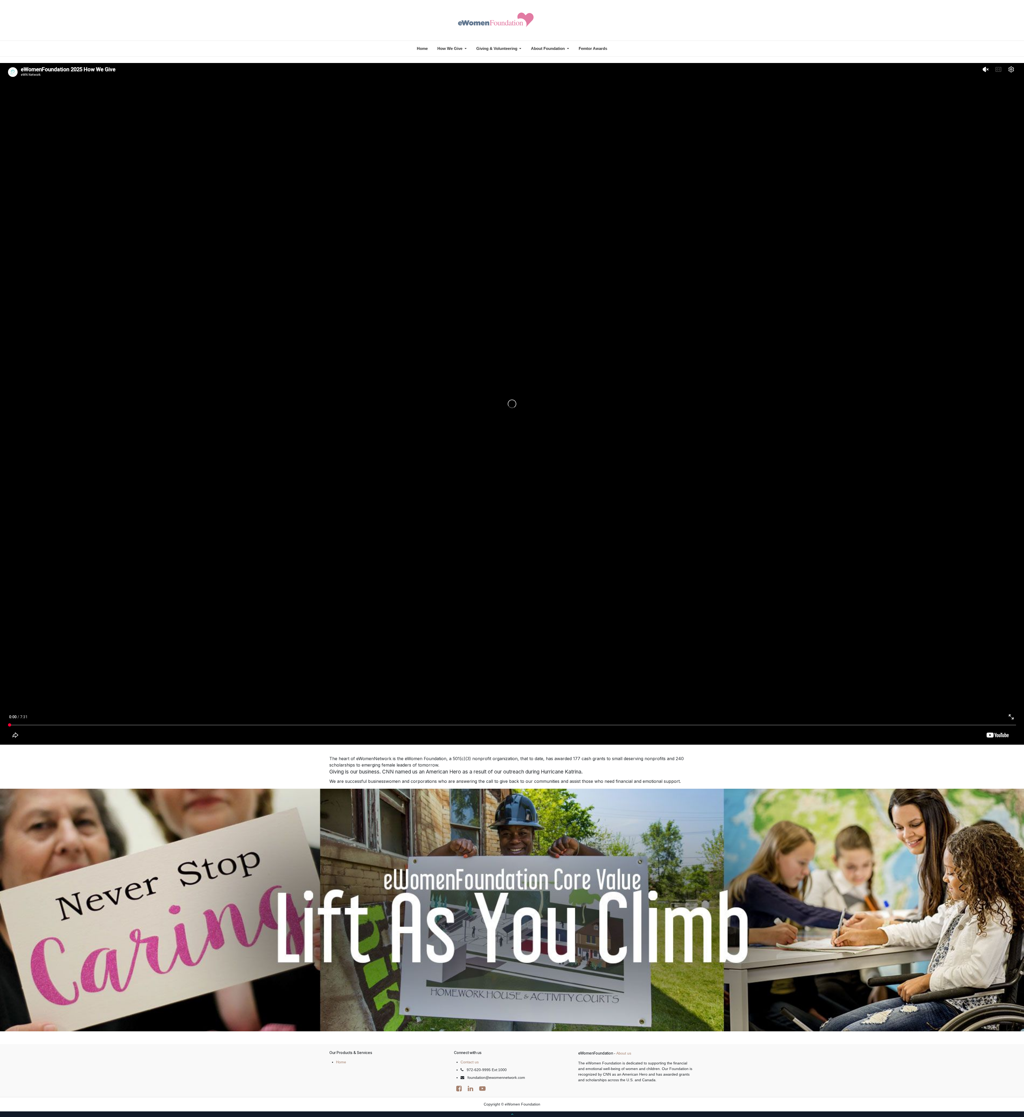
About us (623, 1053)
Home (341, 1062)
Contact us (470, 1062)
